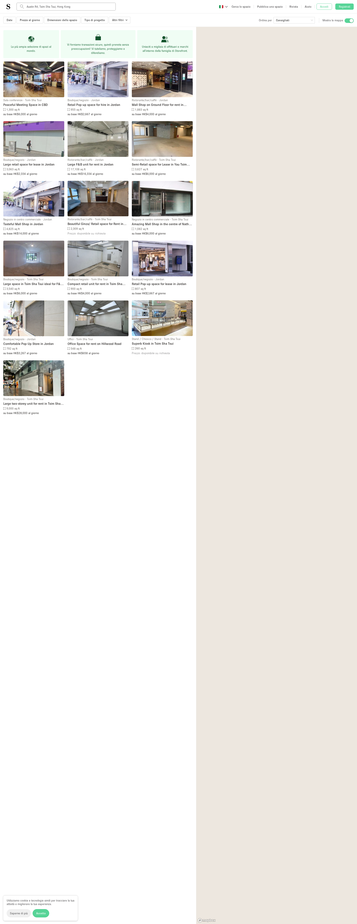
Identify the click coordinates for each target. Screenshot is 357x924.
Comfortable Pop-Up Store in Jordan (28, 343)
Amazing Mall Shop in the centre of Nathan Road (162, 224)
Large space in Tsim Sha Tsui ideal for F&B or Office (32, 284)
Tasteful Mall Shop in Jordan (23, 224)
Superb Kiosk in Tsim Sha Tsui (153, 343)
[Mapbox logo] (207, 920)
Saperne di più (19, 913)
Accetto (41, 913)
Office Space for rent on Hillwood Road (94, 343)
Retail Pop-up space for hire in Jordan (94, 104)
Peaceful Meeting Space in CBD (25, 104)
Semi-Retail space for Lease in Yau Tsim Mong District (159, 164)
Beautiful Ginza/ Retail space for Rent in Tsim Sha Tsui (95, 224)
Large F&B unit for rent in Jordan (90, 164)
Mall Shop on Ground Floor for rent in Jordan (157, 105)
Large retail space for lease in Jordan (29, 164)
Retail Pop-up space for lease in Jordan (159, 284)
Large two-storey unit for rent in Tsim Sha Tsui (32, 404)
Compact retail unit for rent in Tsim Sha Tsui (95, 284)
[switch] (349, 20)
